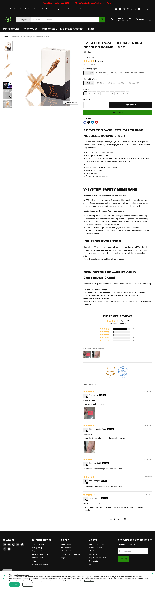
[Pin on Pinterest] (96, 122)
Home (5, 37)
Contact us (45, 9)
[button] (89, 61)
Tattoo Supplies (11, 29)
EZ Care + (81, 9)
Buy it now (118, 112)
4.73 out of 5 (124, 321)
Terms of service (38, 544)
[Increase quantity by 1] (105, 105)
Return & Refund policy (40, 554)
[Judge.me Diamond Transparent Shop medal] (123, 371)
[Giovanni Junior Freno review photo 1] (89, 447)
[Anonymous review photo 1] (89, 413)
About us (36, 9)
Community (71, 9)
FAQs (34, 561)
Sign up (123, 559)
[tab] (117, 309)
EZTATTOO (90, 57)
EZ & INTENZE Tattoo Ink (72, 29)
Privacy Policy (89, 581)
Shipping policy (37, 551)
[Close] (152, 573)
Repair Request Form (58, 9)
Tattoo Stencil (49, 29)
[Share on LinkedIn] (92, 122)
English (147, 9)
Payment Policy (37, 558)
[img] (88, 391)
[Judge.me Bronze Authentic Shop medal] (111, 371)
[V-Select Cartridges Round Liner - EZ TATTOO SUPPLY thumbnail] (7, 66)
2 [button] (114, 519)
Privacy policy (37, 548)
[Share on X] (88, 122)
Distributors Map (25, 9)
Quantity (86, 99)
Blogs (91, 29)
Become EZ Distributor (10, 9)
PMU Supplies (30, 29)
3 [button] (118, 519)
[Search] (102, 19)
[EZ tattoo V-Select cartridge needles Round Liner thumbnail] (7, 85)
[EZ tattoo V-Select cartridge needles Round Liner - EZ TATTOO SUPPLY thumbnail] (7, 46)
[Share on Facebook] (84, 122)
